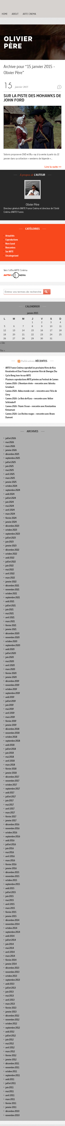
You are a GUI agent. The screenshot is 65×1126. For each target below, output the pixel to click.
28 (23, 338)
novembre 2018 (12, 732)
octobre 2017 (11, 784)
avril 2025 (9, 474)
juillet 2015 (10, 892)
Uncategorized (11, 255)
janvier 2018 (11, 772)
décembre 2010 (12, 1111)
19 (4, 334)
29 (32, 338)
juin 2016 (9, 848)
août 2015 (9, 888)
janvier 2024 (11, 521)
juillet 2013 (10, 987)
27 (14, 338)
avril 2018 (10, 760)
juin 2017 (9, 800)
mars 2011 (10, 1099)
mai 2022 (9, 569)
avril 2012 (9, 1047)
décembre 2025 (12, 454)
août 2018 (9, 744)
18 (60, 330)
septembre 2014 (12, 932)
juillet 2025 (10, 462)
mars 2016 (10, 860)
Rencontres (10, 247)
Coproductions (11, 239)
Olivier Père (32, 204)
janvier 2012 (10, 1059)
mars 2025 (10, 478)
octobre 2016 (11, 832)
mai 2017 (9, 804)
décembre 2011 (12, 1063)
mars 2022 (10, 577)
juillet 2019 (10, 701)
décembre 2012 (12, 1015)
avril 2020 (10, 665)
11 (60, 326)
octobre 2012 (11, 1023)
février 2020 (10, 673)
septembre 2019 (12, 693)
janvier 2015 (10, 916)
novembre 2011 (12, 1067)
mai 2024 (9, 505)
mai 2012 (9, 1043)
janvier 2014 (11, 963)
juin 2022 (9, 565)
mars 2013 (10, 1003)
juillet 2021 (10, 605)
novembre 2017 (12, 780)
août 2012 (9, 1031)
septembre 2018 (12, 740)
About (15, 13)
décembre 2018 (12, 728)
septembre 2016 (12, 836)
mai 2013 (9, 995)
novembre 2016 (12, 828)
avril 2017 (9, 808)
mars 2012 (10, 1051)
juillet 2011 (10, 1083)
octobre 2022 (11, 553)
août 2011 (9, 1079)
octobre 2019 (11, 689)
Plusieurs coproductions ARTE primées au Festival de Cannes (31, 379)
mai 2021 (9, 613)
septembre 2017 (12, 788)
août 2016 (9, 840)
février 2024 (10, 517)
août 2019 (9, 697)
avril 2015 (9, 904)
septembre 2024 (12, 490)
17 (51, 330)
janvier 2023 (10, 545)
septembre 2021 (12, 597)
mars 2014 (10, 955)
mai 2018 (9, 756)
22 (32, 334)
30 (41, 338)
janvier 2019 (10, 725)
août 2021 (9, 601)
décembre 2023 (12, 525)
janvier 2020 (11, 677)
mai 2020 (9, 661)
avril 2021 (9, 617)
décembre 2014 (12, 920)
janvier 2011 (10, 1107)
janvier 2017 (10, 820)
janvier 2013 (10, 1011)
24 (51, 334)
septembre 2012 (12, 1027)
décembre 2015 (12, 872)
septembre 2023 (12, 533)
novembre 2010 (12, 1115)
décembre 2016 (12, 824)
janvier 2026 (11, 450)
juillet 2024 (10, 498)
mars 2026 (10, 446)
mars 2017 (10, 812)
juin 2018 (9, 752)
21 (23, 334)
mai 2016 (9, 852)
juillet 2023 (10, 537)
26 (4, 338)
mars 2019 (10, 717)
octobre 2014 (11, 928)
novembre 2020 (12, 637)
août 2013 (9, 983)
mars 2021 (10, 621)
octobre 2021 (11, 593)
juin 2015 (9, 896)
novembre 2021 (12, 589)
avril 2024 (10, 509)
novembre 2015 (12, 876)
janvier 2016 (11, 868)
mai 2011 (9, 1091)
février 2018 (10, 768)
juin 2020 (9, 657)
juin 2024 (9, 501)
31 (51, 338)
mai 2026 (9, 442)
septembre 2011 (12, 1075)
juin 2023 (9, 541)
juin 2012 (9, 1039)
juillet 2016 (10, 844)
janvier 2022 (10, 581)
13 (14, 330)
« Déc (2, 342)
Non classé (10, 243)
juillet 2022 (10, 561)
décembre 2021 (12, 585)
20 (14, 334)
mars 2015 (10, 908)
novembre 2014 (12, 924)
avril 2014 (10, 952)
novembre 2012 (12, 1019)
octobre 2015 (11, 880)
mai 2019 (9, 708)
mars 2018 (10, 764)
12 (4, 330)
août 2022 (9, 557)
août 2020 (9, 649)
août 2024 (9, 494)
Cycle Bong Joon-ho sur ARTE (18, 375)
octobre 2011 (11, 1071)
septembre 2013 (12, 979)
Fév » (2, 350)
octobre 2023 (11, 529)
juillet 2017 (10, 796)
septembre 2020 (12, 645)
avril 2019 (9, 712)
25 (60, 334)
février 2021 (10, 625)
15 (32, 330)
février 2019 (10, 721)
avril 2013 (9, 999)
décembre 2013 (12, 967)
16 (41, 330)
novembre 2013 (12, 971)
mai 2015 (9, 900)
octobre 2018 (11, 736)
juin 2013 (9, 991)
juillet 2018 (10, 748)
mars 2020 (10, 669)
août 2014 (9, 935)
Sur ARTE (9, 251)
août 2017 (9, 792)
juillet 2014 (10, 939)
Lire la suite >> (53, 166)
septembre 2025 (12, 458)
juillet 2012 (10, 1035)
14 (23, 330)
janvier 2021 (10, 629)
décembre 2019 (12, 681)
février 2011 (10, 1103)
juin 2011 (9, 1087)
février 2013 (10, 1007)
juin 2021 (9, 609)
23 (41, 334)
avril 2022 (9, 573)
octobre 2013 (11, 975)
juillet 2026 (10, 438)
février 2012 (10, 1055)
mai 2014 (9, 948)
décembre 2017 (12, 776)
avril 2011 (9, 1095)
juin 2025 (9, 466)
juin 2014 (9, 944)
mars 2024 (10, 513)
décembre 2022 (12, 549)
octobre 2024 (11, 485)
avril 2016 (10, 856)
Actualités (9, 235)
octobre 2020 (11, 641)
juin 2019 (9, 705)
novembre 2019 (12, 685)
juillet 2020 (10, 653)
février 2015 (10, 912)
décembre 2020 (12, 633)
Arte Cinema (29, 13)
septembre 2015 (12, 884)
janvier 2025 (10, 481)
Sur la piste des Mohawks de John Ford (32, 98)
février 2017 (10, 816)
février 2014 (10, 959)
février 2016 (10, 864)
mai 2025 (9, 470)
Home (5, 13)
